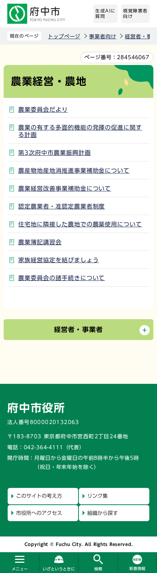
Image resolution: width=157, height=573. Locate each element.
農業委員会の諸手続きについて (61, 278)
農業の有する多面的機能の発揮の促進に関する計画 (80, 131)
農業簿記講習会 (40, 242)
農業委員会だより (43, 109)
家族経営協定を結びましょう (58, 260)
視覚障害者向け (135, 13)
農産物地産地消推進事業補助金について (74, 170)
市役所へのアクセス (39, 513)
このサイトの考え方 (39, 495)
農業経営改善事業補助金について (64, 188)
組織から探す (102, 513)
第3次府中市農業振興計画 (54, 153)
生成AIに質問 (105, 13)
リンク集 (97, 495)
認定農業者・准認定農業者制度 (61, 206)
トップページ (64, 36)
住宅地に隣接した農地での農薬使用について (80, 224)
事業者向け (102, 36)
